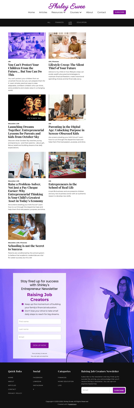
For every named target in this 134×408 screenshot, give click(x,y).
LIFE (70, 22)
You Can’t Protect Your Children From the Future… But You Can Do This (25, 70)
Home (31, 12)
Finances (55, 61)
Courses (74, 12)
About (89, 12)
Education (11, 123)
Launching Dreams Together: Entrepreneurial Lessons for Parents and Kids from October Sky (26, 132)
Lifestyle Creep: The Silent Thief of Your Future (66, 66)
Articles (43, 12)
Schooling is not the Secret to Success (26, 247)
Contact (101, 12)
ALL (48, 22)
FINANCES (59, 22)
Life (9, 61)
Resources (57, 12)
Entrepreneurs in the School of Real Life (63, 185)
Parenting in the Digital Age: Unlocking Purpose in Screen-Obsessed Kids (66, 130)
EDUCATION (82, 22)
